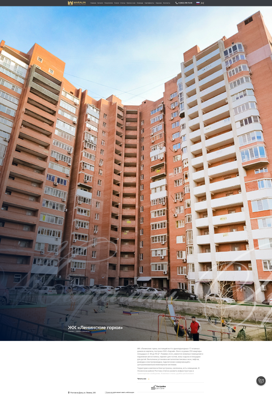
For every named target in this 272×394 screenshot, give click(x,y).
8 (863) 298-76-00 (185, 3)
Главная (93, 3)
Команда (140, 3)
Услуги (116, 3)
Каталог (100, 3)
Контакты (166, 3)
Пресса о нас (131, 3)
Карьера (159, 3)
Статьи (122, 3)
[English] (202, 3)
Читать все (141, 379)
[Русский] (198, 3)
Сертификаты (149, 3)
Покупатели (108, 3)
